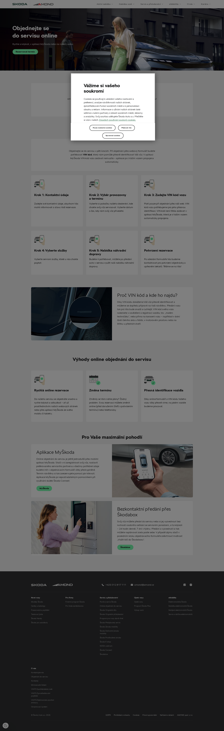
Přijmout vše (126, 128)
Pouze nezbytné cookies (102, 128)
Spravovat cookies (113, 135)
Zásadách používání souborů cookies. (117, 120)
